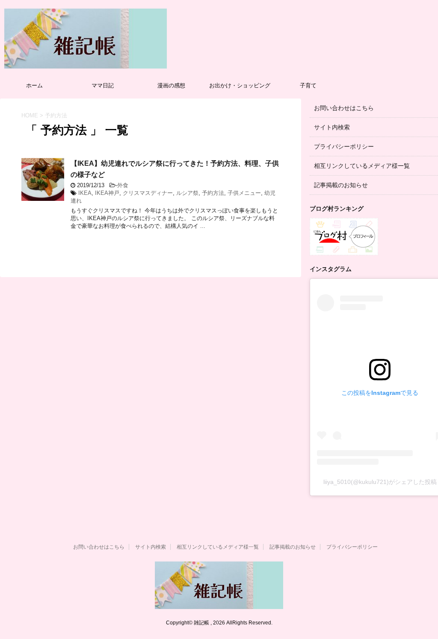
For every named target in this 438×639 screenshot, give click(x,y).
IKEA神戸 (107, 193)
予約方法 (213, 193)
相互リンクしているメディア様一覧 (362, 165)
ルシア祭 (187, 193)
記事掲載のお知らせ (341, 185)
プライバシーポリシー (344, 146)
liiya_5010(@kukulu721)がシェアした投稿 (380, 481)
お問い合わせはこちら (344, 108)
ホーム (34, 85)
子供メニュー (244, 193)
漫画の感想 (171, 85)
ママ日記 (103, 85)
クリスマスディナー (148, 193)
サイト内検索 (332, 127)
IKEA (85, 193)
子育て (308, 85)
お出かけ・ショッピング (239, 85)
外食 (122, 185)
